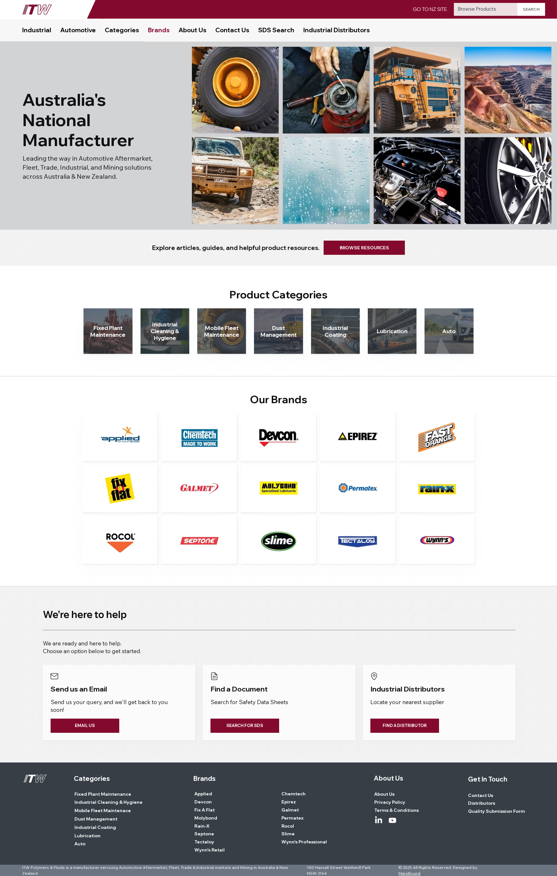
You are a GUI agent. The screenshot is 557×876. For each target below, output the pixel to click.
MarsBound (409, 873)
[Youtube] (392, 820)
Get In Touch (487, 779)
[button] (122, 30)
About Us (388, 778)
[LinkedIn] (378, 820)
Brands (204, 778)
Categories (92, 778)
